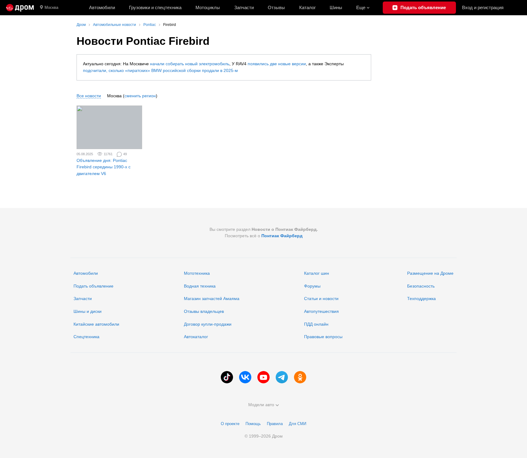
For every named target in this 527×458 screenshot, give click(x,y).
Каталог (307, 7)
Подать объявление (93, 286)
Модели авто (261, 404)
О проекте (230, 423)
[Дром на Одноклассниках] (300, 377)
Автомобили (102, 7)
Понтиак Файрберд (282, 235)
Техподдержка (421, 298)
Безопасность (421, 286)
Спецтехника (86, 336)
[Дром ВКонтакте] (245, 377)
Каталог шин (316, 273)
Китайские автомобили (96, 324)
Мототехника (197, 273)
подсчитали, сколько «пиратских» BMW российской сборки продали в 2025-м (160, 70)
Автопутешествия (321, 311)
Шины (336, 7)
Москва (51, 7)
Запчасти (244, 7)
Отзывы (276, 7)
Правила (275, 423)
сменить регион (140, 95)
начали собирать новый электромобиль (189, 63)
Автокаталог (196, 336)
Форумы (312, 286)
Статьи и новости (321, 298)
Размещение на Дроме (430, 273)
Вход (483, 7)
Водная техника (200, 286)
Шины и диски (87, 311)
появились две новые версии (277, 63)
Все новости (89, 95)
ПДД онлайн (316, 324)
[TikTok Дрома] (227, 377)
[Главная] (20, 7)
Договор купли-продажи (207, 324)
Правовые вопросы (323, 336)
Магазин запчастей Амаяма (211, 298)
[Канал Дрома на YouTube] (263, 377)
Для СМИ (297, 423)
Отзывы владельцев (204, 311)
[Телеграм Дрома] (282, 377)
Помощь (253, 423)
